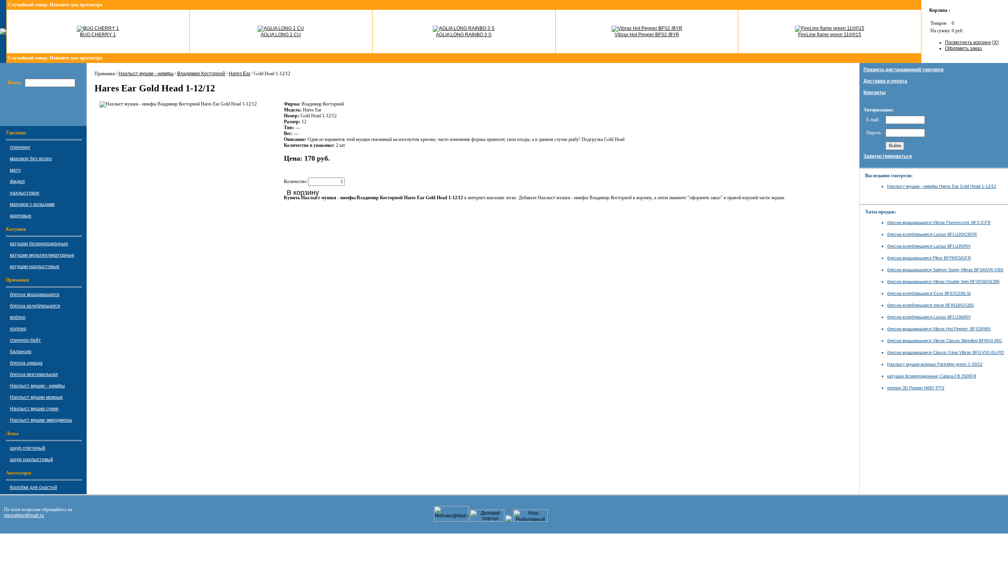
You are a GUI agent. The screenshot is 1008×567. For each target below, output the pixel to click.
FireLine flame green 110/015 (829, 34)
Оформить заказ (963, 48)
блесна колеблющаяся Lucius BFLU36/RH (929, 317)
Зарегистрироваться (887, 156)
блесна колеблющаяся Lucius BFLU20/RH (929, 246)
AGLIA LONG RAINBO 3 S (463, 34)
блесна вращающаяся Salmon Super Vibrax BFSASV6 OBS (945, 269)
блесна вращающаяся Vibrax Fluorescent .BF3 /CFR (939, 222)
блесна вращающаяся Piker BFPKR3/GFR (929, 258)
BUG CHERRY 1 (98, 34)
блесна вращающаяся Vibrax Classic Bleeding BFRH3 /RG (944, 340)
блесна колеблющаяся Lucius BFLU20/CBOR (932, 234)
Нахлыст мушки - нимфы (146, 73)
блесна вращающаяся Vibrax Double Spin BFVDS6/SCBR (943, 281)
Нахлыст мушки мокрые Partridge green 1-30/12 (934, 364)
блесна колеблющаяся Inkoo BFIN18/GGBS (930, 305)
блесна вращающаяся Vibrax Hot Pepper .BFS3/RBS (939, 328)
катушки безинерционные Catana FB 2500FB (931, 376)
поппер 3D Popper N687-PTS (915, 387)
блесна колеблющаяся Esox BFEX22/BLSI (929, 293)
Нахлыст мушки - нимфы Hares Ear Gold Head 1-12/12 (941, 186)
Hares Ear (239, 73)
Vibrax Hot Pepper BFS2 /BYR (647, 34)
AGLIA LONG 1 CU (281, 34)
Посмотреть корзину (968, 42)
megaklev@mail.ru (24, 515)
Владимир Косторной (201, 73)
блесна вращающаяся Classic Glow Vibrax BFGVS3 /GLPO (945, 352)
